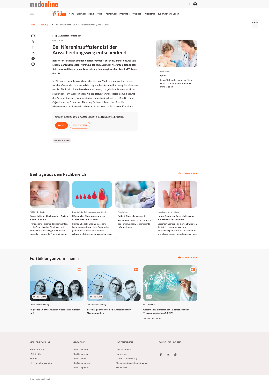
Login (61, 125)
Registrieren (80, 125)
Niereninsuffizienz (62, 140)
